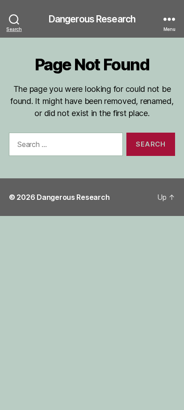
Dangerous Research (92, 19)
